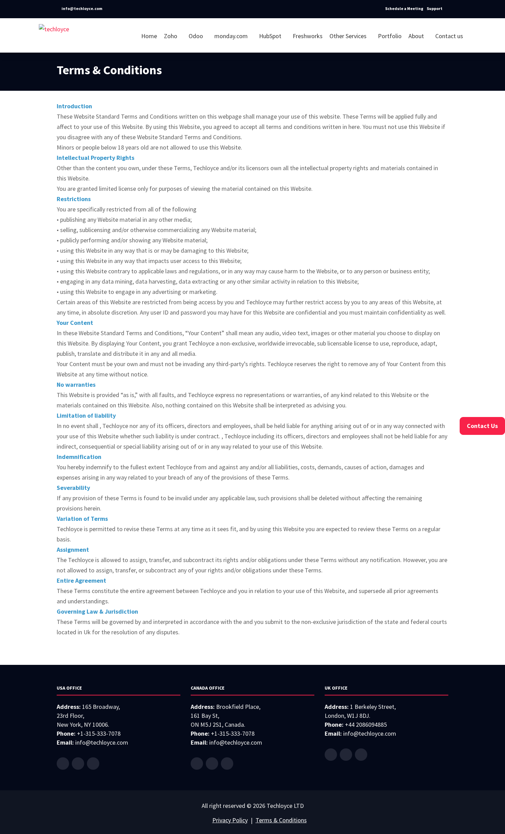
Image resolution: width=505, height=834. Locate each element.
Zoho (171, 36)
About (416, 36)
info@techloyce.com (81, 8)
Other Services (348, 36)
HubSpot (271, 36)
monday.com (231, 36)
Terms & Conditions (281, 820)
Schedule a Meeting (404, 8)
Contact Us (482, 426)
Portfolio (390, 36)
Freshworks (308, 36)
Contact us (449, 36)
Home (149, 36)
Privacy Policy (230, 820)
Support (435, 8)
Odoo (196, 36)
